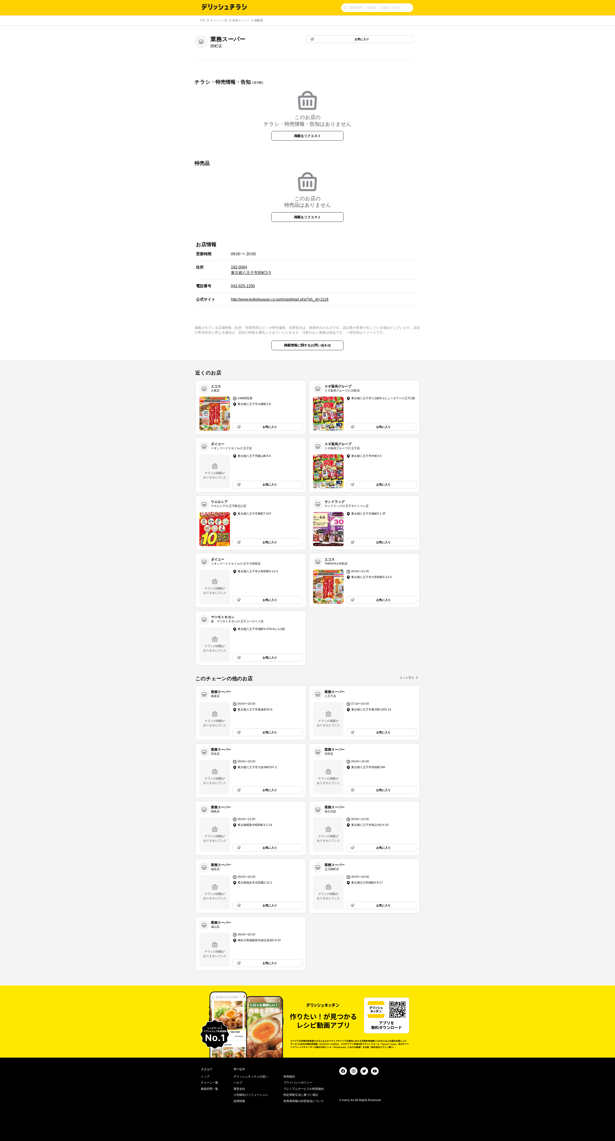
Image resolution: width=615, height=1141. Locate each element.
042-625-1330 (243, 286)
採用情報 (239, 1101)
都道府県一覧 (209, 1089)
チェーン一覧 (219, 20)
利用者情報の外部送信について (303, 1101)
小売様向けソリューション (251, 1095)
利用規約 (289, 1076)
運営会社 (239, 1089)
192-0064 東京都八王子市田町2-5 (251, 269)
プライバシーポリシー (297, 1082)
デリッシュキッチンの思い (251, 1076)
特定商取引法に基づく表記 (300, 1095)
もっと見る (407, 677)
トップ (205, 1076)
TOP (202, 20)
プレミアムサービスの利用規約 (303, 1089)
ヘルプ (238, 1082)
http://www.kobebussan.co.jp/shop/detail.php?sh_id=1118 (279, 299)
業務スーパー (241, 20)
